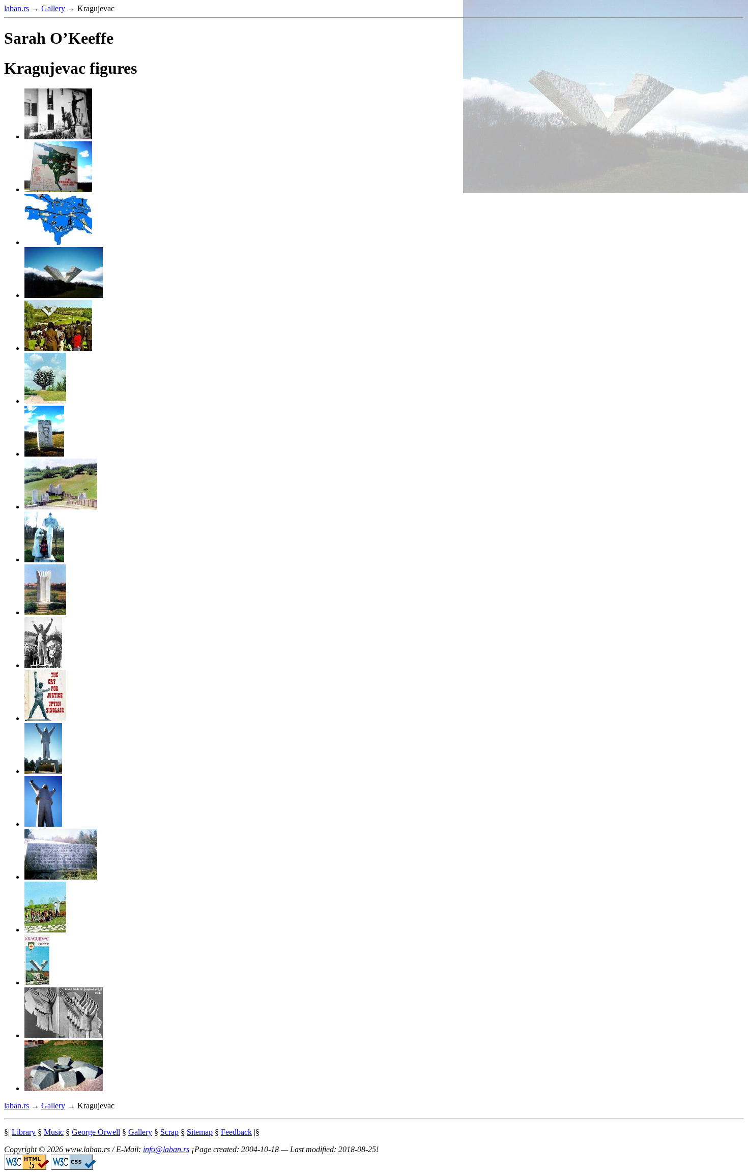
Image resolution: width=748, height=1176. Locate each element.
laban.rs (16, 8)
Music (54, 1132)
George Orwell (96, 1132)
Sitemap (200, 1132)
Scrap (169, 1132)
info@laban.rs (166, 1149)
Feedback (236, 1132)
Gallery (53, 8)
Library (24, 1132)
